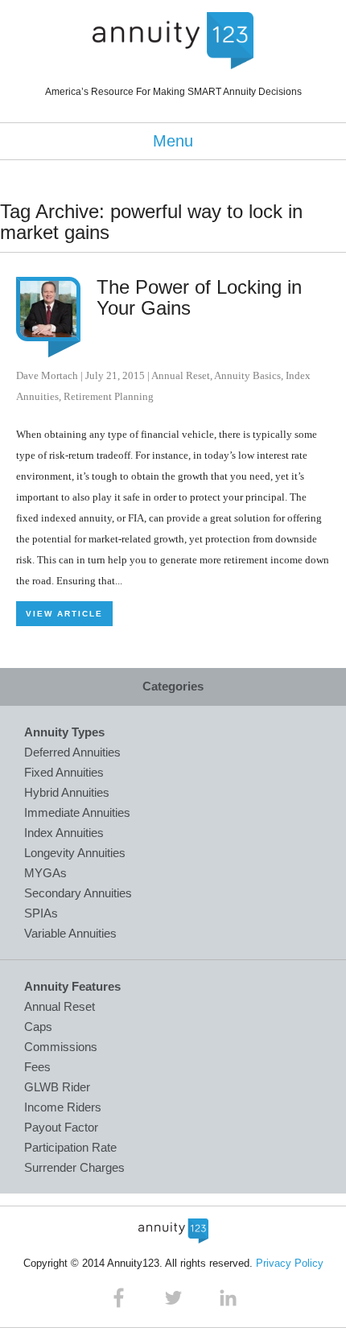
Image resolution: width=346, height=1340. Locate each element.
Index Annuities (64, 832)
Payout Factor (61, 1127)
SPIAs (41, 913)
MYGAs (45, 873)
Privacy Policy (289, 1263)
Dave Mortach (47, 375)
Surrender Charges (74, 1167)
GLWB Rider (57, 1087)
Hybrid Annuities (66, 792)
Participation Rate (70, 1147)
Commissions (60, 1046)
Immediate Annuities (77, 812)
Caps (38, 1026)
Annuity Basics (247, 375)
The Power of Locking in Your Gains (199, 297)
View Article (64, 613)
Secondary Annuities (78, 893)
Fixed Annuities (64, 772)
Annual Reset (180, 375)
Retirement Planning (109, 396)
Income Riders (62, 1107)
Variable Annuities (70, 933)
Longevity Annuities (75, 853)
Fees (37, 1067)
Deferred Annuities (72, 752)
